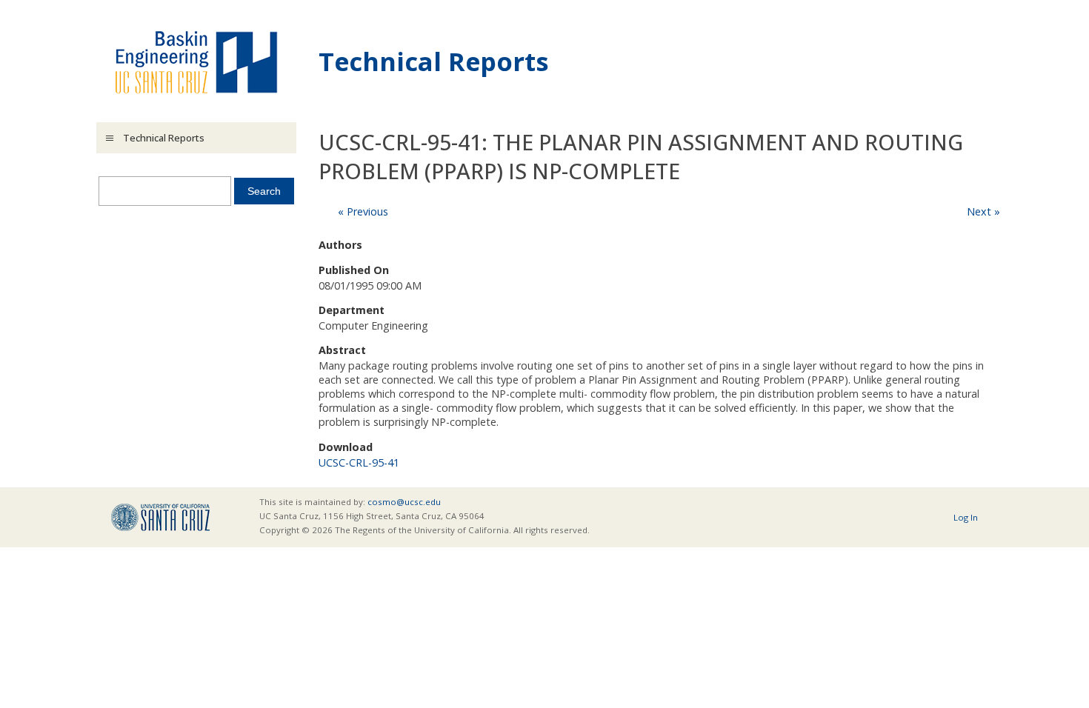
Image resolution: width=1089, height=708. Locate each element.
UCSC (160, 517)
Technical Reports (434, 61)
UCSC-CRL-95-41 (359, 462)
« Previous (363, 211)
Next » (983, 211)
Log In (965, 517)
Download (346, 447)
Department (351, 310)
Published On (354, 270)
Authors (340, 245)
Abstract (342, 350)
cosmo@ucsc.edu (404, 501)
